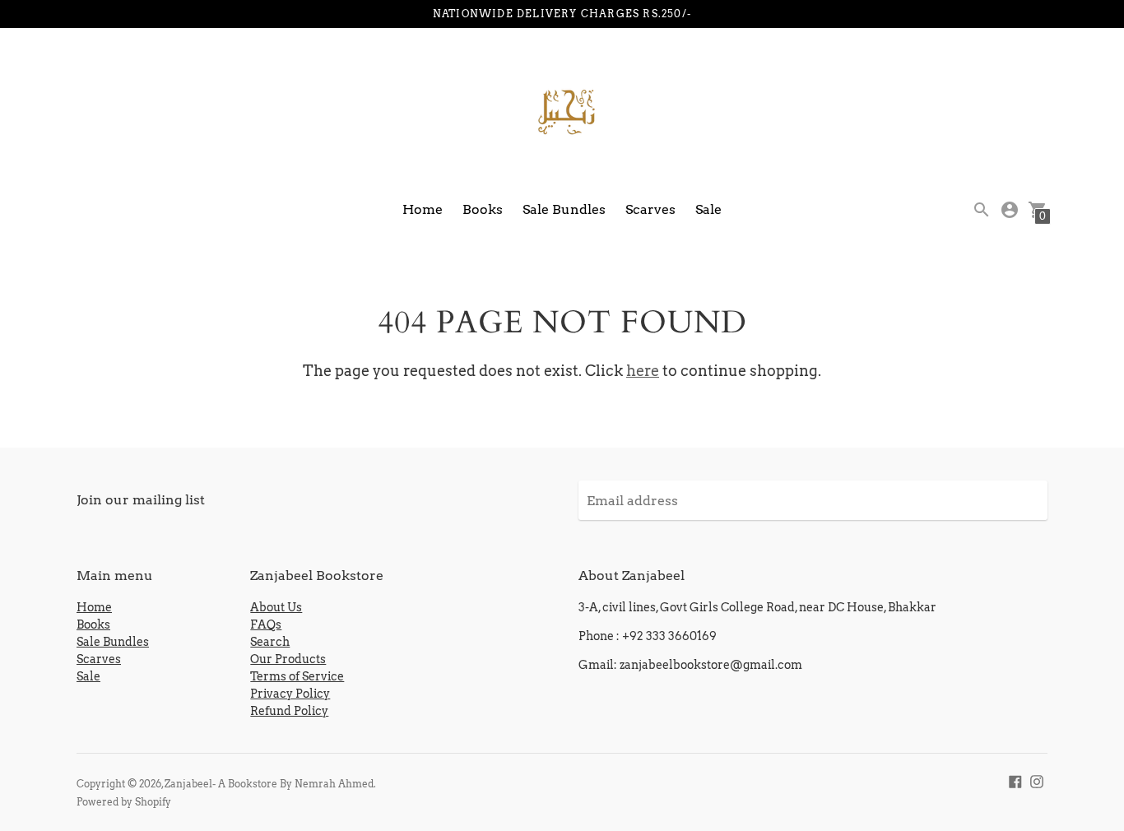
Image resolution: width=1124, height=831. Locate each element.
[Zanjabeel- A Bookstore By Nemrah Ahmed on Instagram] (1036, 780)
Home (422, 209)
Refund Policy (289, 710)
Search (270, 641)
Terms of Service (297, 676)
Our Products (288, 659)
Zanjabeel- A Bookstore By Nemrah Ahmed (269, 784)
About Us (276, 607)
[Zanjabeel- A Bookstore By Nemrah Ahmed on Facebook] (1015, 780)
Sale (708, 209)
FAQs (265, 624)
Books (482, 209)
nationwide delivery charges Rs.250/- (562, 13)
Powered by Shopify (124, 802)
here (642, 370)
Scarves (650, 209)
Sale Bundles (564, 209)
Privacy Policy (290, 693)
